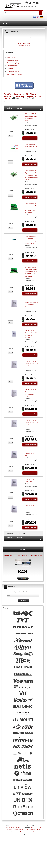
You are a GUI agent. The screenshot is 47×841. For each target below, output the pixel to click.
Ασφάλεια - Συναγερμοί (14, 94)
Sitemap (27, 834)
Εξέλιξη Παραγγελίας (24, 43)
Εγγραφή (21, 45)
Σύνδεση (27, 45)
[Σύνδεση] (37, 3)
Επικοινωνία (18, 827)
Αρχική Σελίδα (10, 827)
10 (19, 533)
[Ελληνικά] (34, 17)
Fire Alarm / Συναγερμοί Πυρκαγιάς (20, 95)
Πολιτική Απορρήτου (12, 65)
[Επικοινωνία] (30, 3)
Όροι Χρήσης (10, 68)
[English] (38, 17)
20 (21, 533)
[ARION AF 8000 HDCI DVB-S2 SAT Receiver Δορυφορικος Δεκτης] (23, 563)
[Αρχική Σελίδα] (26, 3)
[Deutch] (41, 17)
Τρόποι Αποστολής (12, 60)
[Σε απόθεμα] (23, 133)
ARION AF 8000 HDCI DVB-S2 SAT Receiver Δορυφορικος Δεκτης (23, 555)
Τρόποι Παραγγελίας (13, 63)
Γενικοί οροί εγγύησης (13, 71)
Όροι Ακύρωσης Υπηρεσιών (15, 74)
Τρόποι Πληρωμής (12, 57)
